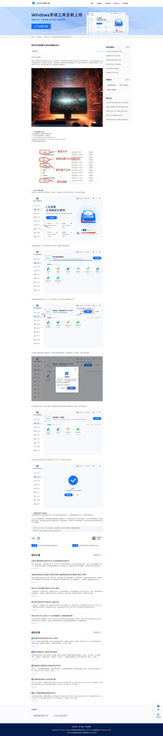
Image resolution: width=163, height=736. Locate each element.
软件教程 (125, 3)
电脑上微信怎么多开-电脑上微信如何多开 (117, 111)
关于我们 (74, 726)
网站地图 (88, 726)
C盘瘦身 (99, 3)
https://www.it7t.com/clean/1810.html (50, 530)
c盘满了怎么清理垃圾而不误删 (114, 115)
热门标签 (81, 726)
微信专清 (46, 37)
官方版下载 (43, 26)
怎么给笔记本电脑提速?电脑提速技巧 (48, 545)
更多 (127, 47)
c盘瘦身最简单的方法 (112, 85)
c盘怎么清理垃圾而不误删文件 (124, 85)
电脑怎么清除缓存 (111, 89)
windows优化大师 (60, 716)
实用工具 (116, 3)
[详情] (98, 566)
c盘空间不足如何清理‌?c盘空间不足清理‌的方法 (118, 102)
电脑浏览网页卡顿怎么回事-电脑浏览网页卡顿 (118, 119)
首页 (92, 3)
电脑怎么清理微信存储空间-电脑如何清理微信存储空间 (118, 107)
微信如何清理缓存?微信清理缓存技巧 (62, 37)
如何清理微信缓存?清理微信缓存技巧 (89, 545)
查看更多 (96, 555)
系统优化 (108, 3)
